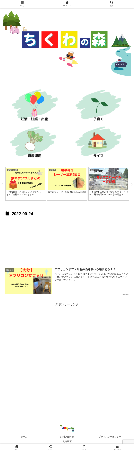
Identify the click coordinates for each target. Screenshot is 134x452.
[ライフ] (99, 143)
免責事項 (67, 441)
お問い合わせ (67, 436)
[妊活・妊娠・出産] (34, 106)
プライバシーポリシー (110, 436)
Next (131, 184)
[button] (123, 333)
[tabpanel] (25, 184)
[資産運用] (34, 143)
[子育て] (99, 106)
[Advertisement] (67, 241)
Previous (2, 184)
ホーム (24, 436)
